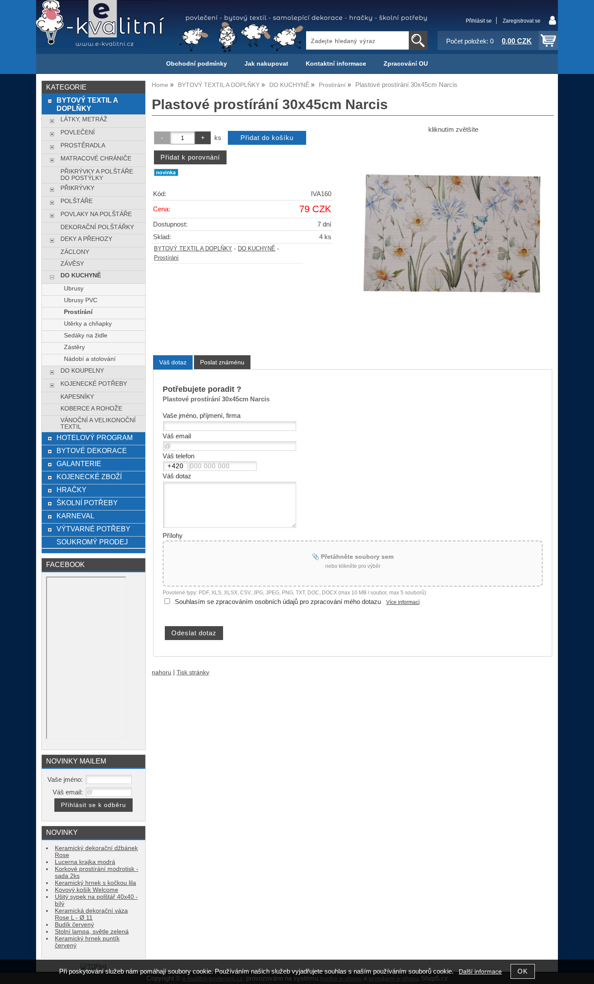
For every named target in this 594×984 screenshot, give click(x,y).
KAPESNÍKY (77, 397)
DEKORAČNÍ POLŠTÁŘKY (97, 227)
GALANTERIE (79, 463)
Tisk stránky (193, 672)
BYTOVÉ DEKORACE (92, 450)
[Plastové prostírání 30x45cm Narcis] (453, 239)
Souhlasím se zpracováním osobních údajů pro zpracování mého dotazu (278, 601)
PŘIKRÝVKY (77, 188)
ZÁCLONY (74, 252)
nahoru (161, 672)
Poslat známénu (222, 362)
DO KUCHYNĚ (256, 249)
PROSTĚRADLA (82, 145)
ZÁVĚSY (72, 263)
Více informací (403, 602)
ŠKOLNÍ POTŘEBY (87, 503)
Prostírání (166, 258)
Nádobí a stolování (90, 359)
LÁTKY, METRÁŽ (83, 119)
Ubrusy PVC (80, 300)
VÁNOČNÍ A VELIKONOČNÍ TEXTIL (98, 423)
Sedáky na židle (85, 335)
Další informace (480, 971)
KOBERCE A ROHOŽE (91, 408)
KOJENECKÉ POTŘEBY (93, 383)
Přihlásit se (479, 21)
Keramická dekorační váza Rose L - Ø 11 (91, 914)
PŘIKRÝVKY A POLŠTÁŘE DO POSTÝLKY (96, 174)
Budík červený (74, 924)
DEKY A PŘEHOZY (86, 239)
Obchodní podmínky (196, 63)
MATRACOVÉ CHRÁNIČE (95, 158)
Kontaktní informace (336, 63)
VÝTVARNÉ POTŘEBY (93, 529)
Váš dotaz (173, 362)
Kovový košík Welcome (86, 890)
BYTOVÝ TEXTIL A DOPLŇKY (193, 249)
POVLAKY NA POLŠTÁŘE (96, 214)
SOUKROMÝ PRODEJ (92, 542)
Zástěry (74, 347)
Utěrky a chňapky (88, 323)
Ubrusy (73, 288)
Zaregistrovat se (522, 21)
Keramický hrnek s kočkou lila (95, 883)
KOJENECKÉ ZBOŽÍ (89, 476)
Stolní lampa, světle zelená (92, 931)
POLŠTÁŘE (76, 201)
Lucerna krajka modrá (85, 862)
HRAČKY (72, 490)
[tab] (173, 362)
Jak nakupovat (266, 63)
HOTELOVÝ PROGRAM (95, 437)
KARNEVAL (75, 516)
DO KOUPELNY (82, 370)
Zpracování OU (406, 63)
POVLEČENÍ (77, 132)
